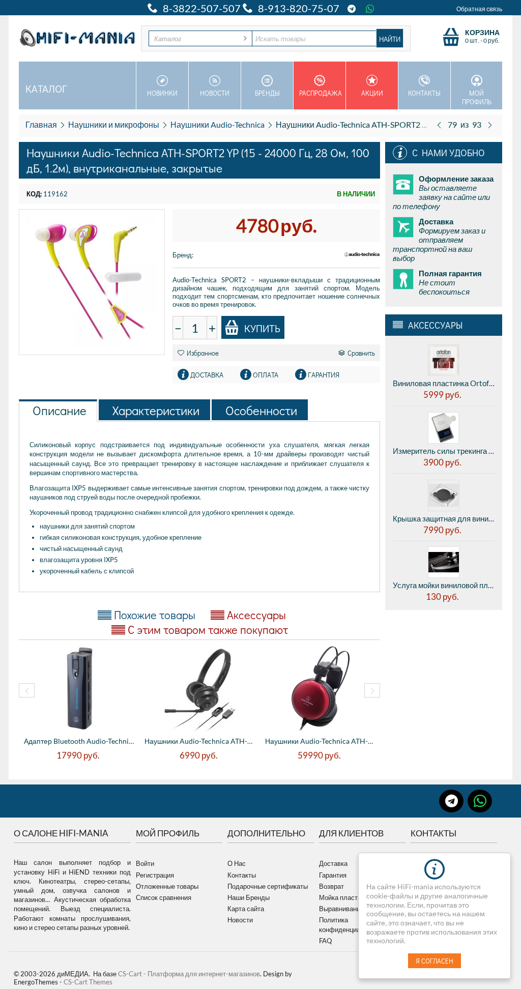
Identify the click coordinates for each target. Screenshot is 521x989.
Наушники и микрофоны (113, 124)
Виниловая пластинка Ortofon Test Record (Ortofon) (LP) (444, 383)
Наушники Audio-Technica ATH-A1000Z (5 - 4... (320, 741)
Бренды (267, 93)
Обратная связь (479, 9)
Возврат (331, 886)
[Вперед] (490, 125)
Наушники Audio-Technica (217, 124)
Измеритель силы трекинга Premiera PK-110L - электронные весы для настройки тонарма (444, 450)
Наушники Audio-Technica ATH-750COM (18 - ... (199, 741)
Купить (262, 328)
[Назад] (439, 125)
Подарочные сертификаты (267, 886)
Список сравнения (163, 897)
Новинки (162, 93)
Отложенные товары (167, 886)
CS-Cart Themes (88, 982)
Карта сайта (245, 909)
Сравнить (361, 352)
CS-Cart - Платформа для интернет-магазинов (189, 974)
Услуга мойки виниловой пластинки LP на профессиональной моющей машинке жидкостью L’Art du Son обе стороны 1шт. (444, 585)
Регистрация (155, 875)
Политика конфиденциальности (352, 924)
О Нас (236, 863)
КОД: (34, 194)
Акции (372, 93)
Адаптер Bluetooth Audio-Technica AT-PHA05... (79, 741)
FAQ (325, 941)
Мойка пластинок (345, 897)
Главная (41, 124)
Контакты (424, 93)
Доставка (333, 863)
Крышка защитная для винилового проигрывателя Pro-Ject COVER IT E (444, 518)
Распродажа (320, 93)
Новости (214, 93)
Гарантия (332, 875)
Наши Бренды (248, 897)
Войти (145, 863)
